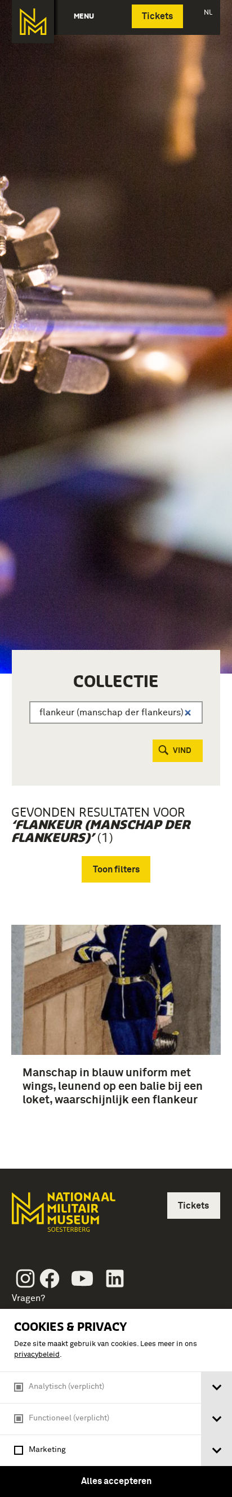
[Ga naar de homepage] (33, 21)
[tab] (216, 1387)
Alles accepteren (116, 1481)
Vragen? (28, 1298)
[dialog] (116, 1403)
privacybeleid (37, 1354)
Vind (182, 751)
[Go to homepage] (62, 1216)
